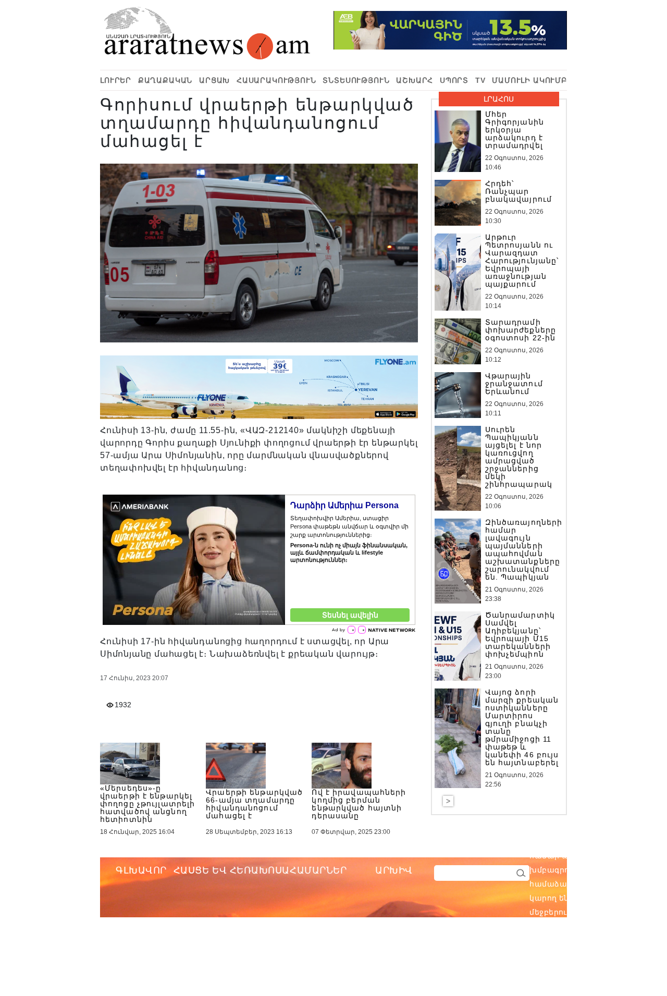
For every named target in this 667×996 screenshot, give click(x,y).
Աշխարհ (414, 80)
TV (480, 80)
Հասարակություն (276, 80)
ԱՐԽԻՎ (394, 870)
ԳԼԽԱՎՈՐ (141, 870)
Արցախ (214, 80)
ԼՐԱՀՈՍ (499, 99)
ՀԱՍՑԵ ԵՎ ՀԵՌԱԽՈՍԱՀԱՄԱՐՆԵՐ (260, 870)
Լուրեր (115, 80)
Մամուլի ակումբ (529, 80)
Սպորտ (454, 80)
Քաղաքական (165, 80)
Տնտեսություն (356, 80)
